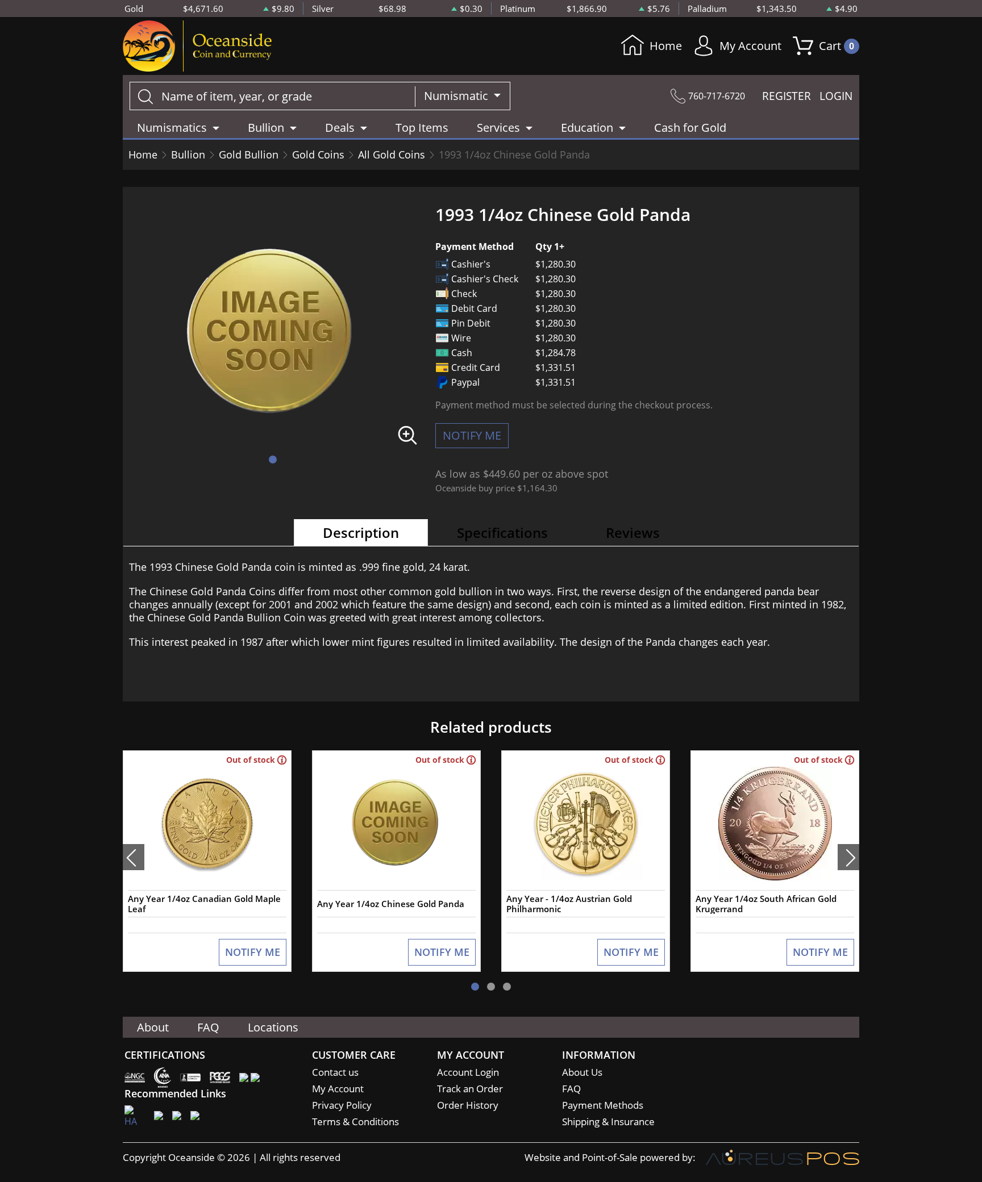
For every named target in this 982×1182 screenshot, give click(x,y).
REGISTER (786, 96)
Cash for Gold (690, 127)
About (153, 1027)
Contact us (335, 1072)
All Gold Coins (391, 154)
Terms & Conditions (355, 1121)
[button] (273, 459)
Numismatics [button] (172, 127)
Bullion (188, 154)
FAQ (208, 1027)
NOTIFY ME (472, 435)
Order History (467, 1105)
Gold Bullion (248, 154)
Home (666, 45)
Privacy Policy (342, 1105)
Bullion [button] (266, 127)
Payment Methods (602, 1105)
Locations (273, 1027)
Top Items (422, 127)
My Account (750, 45)
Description (361, 532)
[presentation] (133, 857)
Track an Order (470, 1088)
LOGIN (835, 96)
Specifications (502, 532)
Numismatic (457, 95)
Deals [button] (340, 127)
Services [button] (498, 127)
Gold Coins (318, 154)
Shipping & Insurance (608, 1121)
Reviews (633, 532)
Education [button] (587, 127)
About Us (582, 1072)
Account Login (468, 1072)
